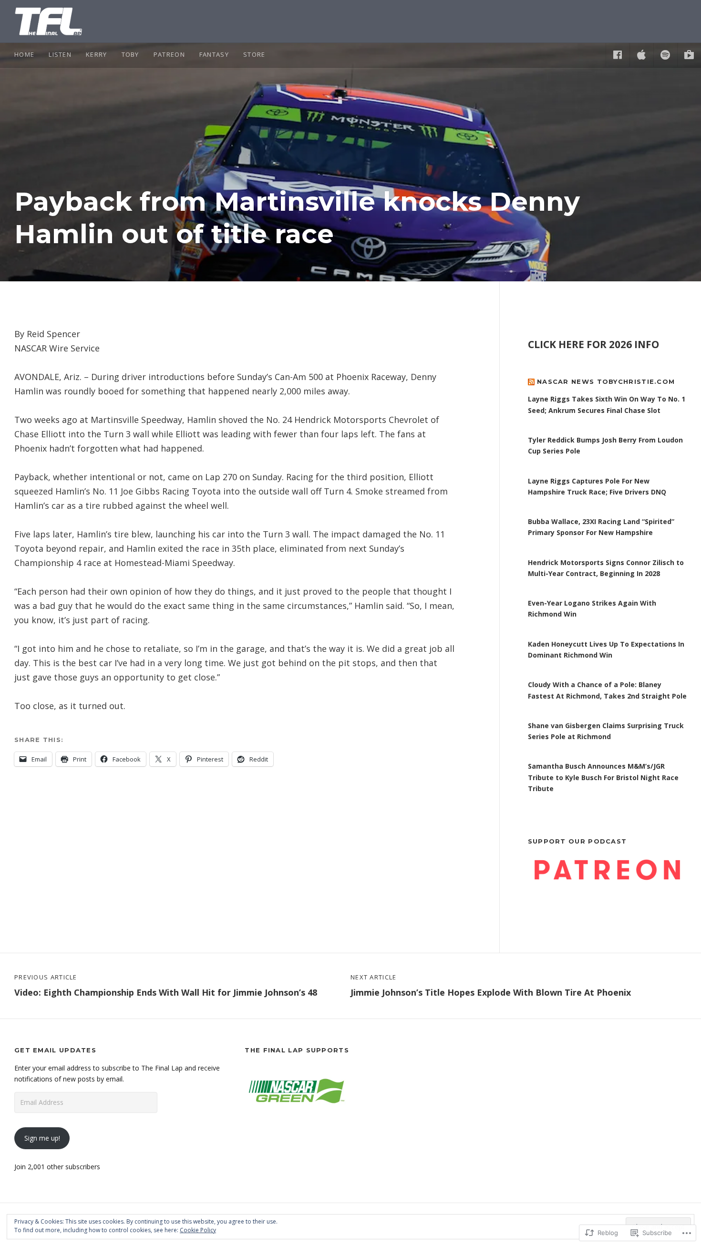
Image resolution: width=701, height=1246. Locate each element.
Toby (130, 54)
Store (254, 54)
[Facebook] (617, 55)
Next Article (490, 986)
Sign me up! (42, 1138)
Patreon (169, 54)
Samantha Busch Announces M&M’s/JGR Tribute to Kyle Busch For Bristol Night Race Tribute (603, 777)
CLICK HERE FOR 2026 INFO (593, 344)
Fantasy (214, 54)
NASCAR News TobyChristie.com (606, 381)
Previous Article (165, 986)
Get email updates (55, 1050)
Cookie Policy (198, 1230)
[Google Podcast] (689, 55)
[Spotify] (665, 55)
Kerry (96, 54)
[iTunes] (641, 55)
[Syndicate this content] (531, 381)
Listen (60, 54)
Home (24, 54)
